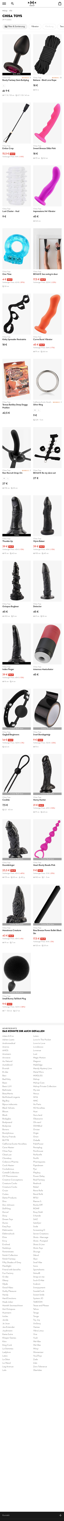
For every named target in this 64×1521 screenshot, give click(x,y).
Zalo (35, 1363)
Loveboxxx (38, 1047)
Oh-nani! (37, 1122)
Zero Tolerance (40, 1367)
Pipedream (38, 1165)
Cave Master (8, 1147)
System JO (38, 1298)
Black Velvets (8, 1108)
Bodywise (6, 1126)
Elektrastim (7, 1230)
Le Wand (6, 1363)
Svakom (36, 1284)
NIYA (35, 1097)
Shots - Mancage (40, 1237)
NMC (35, 1101)
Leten (36, 1036)
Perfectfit (37, 1155)
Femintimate (8, 1252)
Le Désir (6, 1359)
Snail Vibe (37, 1262)
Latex (5, 1356)
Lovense (37, 1050)
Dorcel (5, 1212)
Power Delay (39, 1176)
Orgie (36, 1133)
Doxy (4, 1216)
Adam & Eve (8, 1036)
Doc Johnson (8, 1205)
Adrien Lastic (8, 1040)
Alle (10, 11)
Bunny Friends (9, 1137)
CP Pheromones (10, 1176)
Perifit (36, 1158)
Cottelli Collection (10, 1173)
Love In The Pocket (42, 1040)
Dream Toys (7, 1219)
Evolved (6, 1244)
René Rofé (38, 1194)
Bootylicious (8, 1133)
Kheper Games (9, 1338)
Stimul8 (36, 1273)
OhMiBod (37, 1126)
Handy (5, 1295)
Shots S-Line (39, 1244)
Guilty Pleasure (9, 1291)
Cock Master (8, 1165)
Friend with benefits (11, 1270)
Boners (5, 1130)
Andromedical (8, 1043)
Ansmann (6, 1054)
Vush (35, 1338)
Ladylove (6, 1352)
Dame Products (9, 1198)
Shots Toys (38, 1248)
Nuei (35, 1112)
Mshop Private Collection (44, 1086)
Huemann (6, 1313)
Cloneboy (6, 1158)
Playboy (36, 1173)
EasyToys (6, 1227)
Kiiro (4, 1341)
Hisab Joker (7, 1302)
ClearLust (6, 1155)
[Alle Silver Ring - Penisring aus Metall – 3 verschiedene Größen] (47, 392)
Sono (35, 1266)
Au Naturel (7, 1061)
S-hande (37, 1216)
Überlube (37, 1370)
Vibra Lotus (38, 1331)
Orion (36, 1137)
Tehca (36, 1309)
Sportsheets (38, 1270)
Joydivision (7, 1331)
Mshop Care (39, 1083)
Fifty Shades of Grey (11, 1262)
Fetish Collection (10, 1255)
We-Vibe (37, 1341)
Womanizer (38, 1352)
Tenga (36, 1313)
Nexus (36, 1094)
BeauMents (7, 1094)
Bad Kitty (6, 1079)
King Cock (7, 1345)
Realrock (37, 1183)
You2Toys (37, 1356)
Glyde (5, 1284)
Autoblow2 (7, 1065)
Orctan (36, 1130)
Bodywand (7, 1122)
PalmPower (38, 1144)
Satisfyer (37, 1223)
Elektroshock (8, 1234)
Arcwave (6, 1058)
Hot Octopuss (8, 1309)
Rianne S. (37, 1201)
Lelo (4, 1370)
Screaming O (39, 1230)
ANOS (5, 1050)
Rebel (36, 1187)
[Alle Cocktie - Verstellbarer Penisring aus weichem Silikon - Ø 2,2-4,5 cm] (16, 785)
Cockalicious (8, 1169)
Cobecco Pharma (10, 1162)
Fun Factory (7, 1273)
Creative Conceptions (12, 1180)
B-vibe (5, 1072)
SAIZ (35, 1219)
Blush (4, 1115)
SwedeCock (38, 1291)
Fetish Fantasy (8, 1259)
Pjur (35, 1169)
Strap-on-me (39, 1277)
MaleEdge (38, 1065)
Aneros (5, 1047)
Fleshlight (6, 1266)
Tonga (36, 1316)
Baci (4, 1076)
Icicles (5, 1316)
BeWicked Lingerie (11, 1097)
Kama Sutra (7, 1334)
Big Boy (5, 1101)
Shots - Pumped (40, 1241)
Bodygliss (6, 1119)
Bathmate (6, 1090)
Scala (35, 1227)
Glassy (5, 1280)
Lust (35, 1054)
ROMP (36, 1209)
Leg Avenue (8, 1367)
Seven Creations (41, 1234)
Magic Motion (39, 1058)
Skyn (35, 1259)
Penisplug (37, 1147)
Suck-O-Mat (38, 1280)
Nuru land (37, 1115)
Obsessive (38, 1119)
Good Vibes (7, 1288)
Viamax (36, 1327)
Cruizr (5, 1191)
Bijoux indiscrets (9, 1104)
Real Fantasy (39, 1180)
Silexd (36, 1255)
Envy (4, 1241)
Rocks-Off (38, 1205)
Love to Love (39, 1043)
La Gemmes (7, 1349)
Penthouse (38, 1151)
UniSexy (37, 1324)
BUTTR (5, 1140)
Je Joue (6, 1324)
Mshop (4, 11)
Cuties (5, 1194)
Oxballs (36, 1140)
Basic (4, 1083)
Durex (5, 1223)
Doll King (6, 1209)
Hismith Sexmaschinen (12, 1306)
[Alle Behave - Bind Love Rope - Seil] (47, 67)
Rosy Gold (38, 1212)
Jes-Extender (8, 1327)
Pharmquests (39, 1162)
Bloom (5, 1112)
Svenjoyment (39, 1288)
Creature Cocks (9, 1183)
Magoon (37, 1061)
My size (36, 1090)
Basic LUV (7, 1086)
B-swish (5, 1068)
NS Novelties (39, 1108)
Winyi (35, 1349)
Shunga (36, 1252)
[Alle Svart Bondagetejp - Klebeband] (47, 720)
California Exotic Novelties (14, 1144)
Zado (35, 1359)
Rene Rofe (38, 1191)
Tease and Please (41, 1306)
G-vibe (5, 1277)
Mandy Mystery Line (42, 1068)
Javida (5, 1320)
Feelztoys (6, 1248)
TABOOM (37, 1302)
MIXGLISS (38, 1076)
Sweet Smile (38, 1295)
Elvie (4, 1237)
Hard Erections (9, 1298)
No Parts (37, 1104)
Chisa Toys (7, 1151)
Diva (4, 1201)
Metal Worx (38, 1072)
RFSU (35, 1198)
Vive (35, 1334)
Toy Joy (36, 1320)
